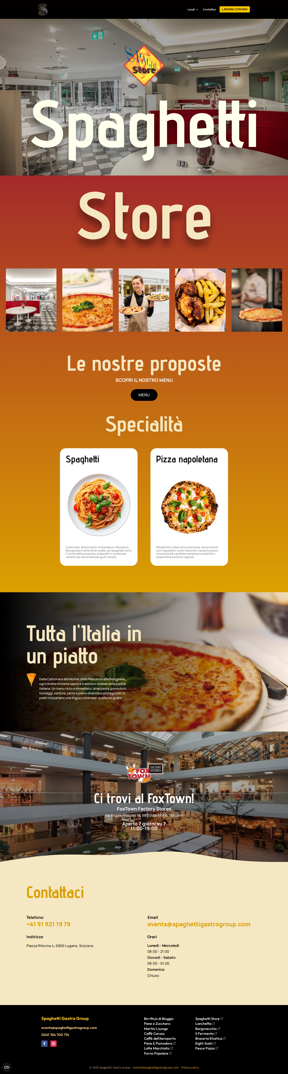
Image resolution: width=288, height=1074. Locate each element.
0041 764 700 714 (55, 1034)
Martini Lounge (156, 1028)
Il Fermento (205, 1033)
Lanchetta (203, 1023)
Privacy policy (190, 1067)
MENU (144, 395)
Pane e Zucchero (157, 1023)
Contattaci (209, 9)
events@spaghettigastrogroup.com (69, 1027)
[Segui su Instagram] (53, 1043)
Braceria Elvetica (209, 1038)
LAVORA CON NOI (234, 9)
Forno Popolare (156, 1053)
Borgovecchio (206, 1028)
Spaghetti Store (207, 1018)
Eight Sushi (204, 1043)
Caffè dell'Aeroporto (160, 1038)
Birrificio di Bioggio (158, 1018)
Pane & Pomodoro (158, 1043)
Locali (191, 9)
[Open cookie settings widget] (6, 1067)
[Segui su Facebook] (44, 1043)
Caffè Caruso (154, 1033)
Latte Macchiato (157, 1048)
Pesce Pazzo (205, 1048)
